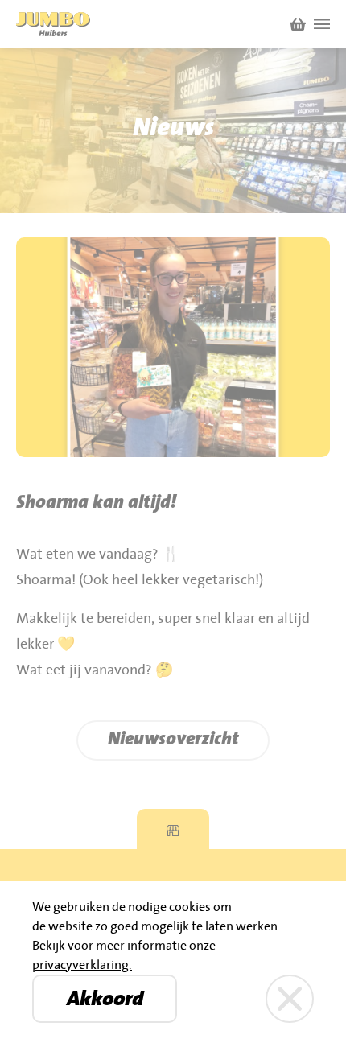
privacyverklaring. (82, 965)
